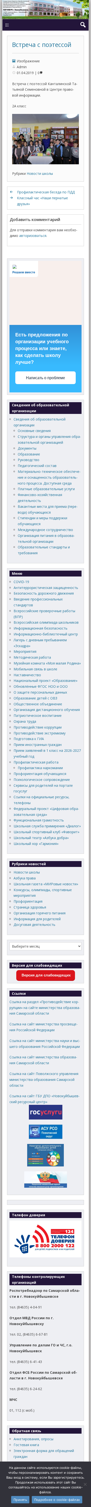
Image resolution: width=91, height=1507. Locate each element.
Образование (29, 454)
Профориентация (28, 901)
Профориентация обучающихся (40, 773)
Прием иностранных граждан (38, 744)
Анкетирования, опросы (33, 1439)
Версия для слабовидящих (46, 975)
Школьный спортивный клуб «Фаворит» (46, 832)
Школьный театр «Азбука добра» (41, 837)
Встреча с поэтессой (41, 44)
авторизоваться (32, 235)
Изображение (28, 61)
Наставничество (27, 675)
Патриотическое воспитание (38, 715)
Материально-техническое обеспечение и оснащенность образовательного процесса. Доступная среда (49, 477)
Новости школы (40, 173)
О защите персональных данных (40, 692)
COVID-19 (21, 581)
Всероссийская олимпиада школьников (46, 622)
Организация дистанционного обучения (47, 709)
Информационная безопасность (40, 628)
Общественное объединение (38, 704)
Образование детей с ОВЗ (35, 698)
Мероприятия (25, 651)
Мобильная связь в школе (35, 669)
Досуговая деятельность (34, 924)
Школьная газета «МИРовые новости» (46, 884)
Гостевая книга (26, 1444)
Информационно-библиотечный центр (46, 634)
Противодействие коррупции (38, 727)
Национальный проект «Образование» (45, 680)
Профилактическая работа (36, 762)
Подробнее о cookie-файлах (57, 1500)
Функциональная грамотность (39, 820)
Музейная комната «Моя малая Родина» (47, 663)
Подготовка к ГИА (29, 738)
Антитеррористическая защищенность (46, 587)
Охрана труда (25, 721)
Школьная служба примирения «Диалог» (47, 826)
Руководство (28, 459)
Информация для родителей (37, 919)
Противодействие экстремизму (40, 733)
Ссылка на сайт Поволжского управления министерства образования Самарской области (43, 1079)
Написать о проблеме (45, 378)
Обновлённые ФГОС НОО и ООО (41, 686)
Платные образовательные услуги (46, 489)
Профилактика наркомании (40, 767)
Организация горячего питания (40, 913)
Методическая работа (32, 657)
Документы (27, 448)
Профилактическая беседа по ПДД (46, 192)
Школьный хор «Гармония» (36, 843)
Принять (20, 1500)
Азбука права (25, 878)
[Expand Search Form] (83, 25)
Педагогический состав (37, 465)
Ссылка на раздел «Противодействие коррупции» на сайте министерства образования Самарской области (44, 1007)
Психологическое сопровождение (42, 779)
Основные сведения (34, 430)
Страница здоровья (30, 907)
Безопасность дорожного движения (44, 593)
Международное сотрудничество (45, 529)
